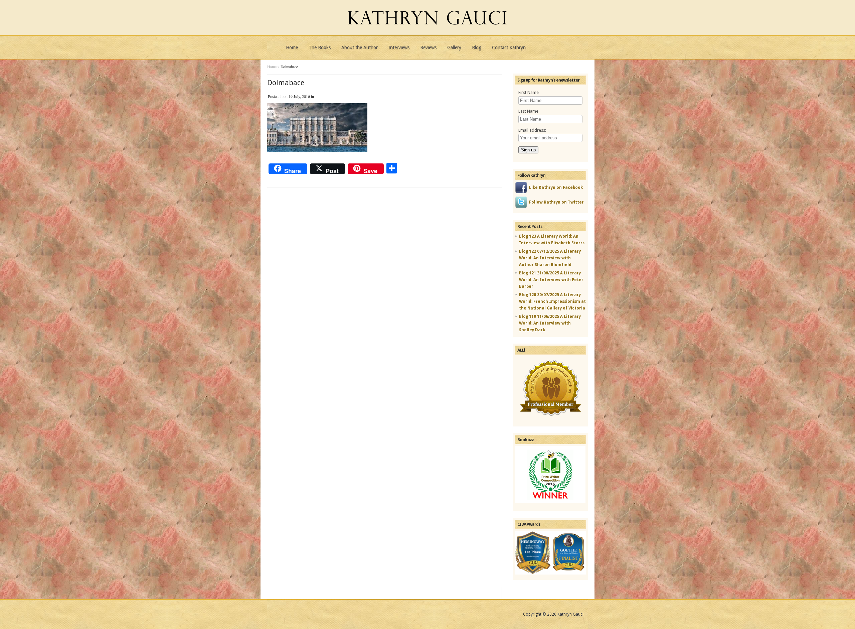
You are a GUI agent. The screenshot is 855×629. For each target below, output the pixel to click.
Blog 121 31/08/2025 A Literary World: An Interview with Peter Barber (551, 280)
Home (292, 47)
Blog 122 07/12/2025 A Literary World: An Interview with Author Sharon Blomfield (550, 258)
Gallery (454, 47)
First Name (528, 92)
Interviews (398, 47)
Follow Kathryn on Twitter (556, 202)
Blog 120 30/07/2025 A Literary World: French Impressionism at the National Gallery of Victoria (552, 301)
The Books (320, 47)
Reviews (428, 47)
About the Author (359, 47)
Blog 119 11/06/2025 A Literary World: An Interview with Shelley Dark (550, 323)
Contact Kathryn (509, 47)
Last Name (528, 111)
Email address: (532, 130)
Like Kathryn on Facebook (556, 187)
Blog (476, 47)
